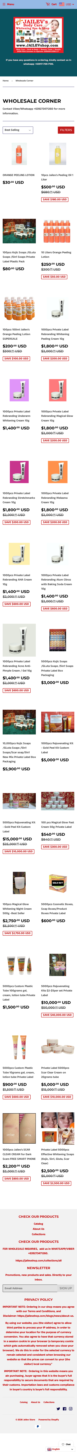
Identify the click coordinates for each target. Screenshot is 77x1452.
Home (6, 80)
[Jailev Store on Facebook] (64, 1409)
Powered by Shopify (48, 1419)
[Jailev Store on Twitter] (58, 1409)
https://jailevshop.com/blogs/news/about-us (45, 1316)
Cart (54, 4)
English (56, 1449)
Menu (10, 4)
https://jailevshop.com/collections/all (39, 1261)
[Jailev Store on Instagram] (71, 1409)
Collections (38, 1234)
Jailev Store (29, 1419)
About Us (38, 1229)
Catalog (38, 1224)
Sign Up (66, 1288)
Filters (66, 130)
